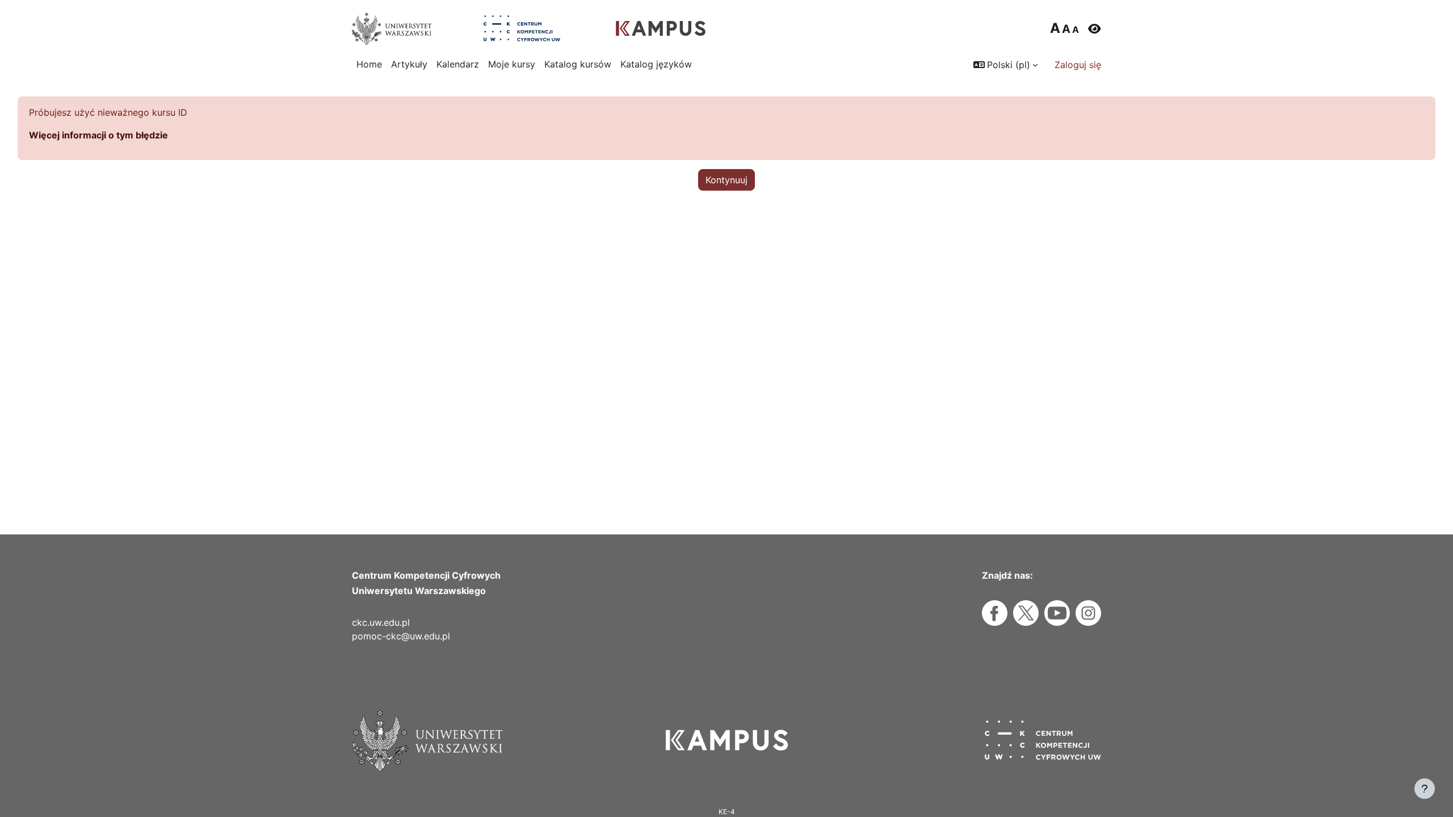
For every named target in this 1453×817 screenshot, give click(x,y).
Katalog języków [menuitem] (656, 64)
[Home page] (660, 28)
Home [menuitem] (369, 64)
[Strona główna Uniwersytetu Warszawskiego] (391, 28)
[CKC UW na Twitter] (1026, 613)
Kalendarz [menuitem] (457, 64)
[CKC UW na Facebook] (994, 613)
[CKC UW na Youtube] (1057, 613)
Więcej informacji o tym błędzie (98, 135)
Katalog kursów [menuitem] (577, 64)
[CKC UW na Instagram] (1088, 613)
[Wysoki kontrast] (1094, 28)
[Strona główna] (727, 740)
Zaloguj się (1078, 64)
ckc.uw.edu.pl (381, 622)
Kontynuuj (726, 180)
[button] (1005, 64)
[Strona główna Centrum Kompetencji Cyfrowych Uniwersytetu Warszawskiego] (522, 28)
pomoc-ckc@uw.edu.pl (401, 636)
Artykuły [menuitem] (409, 64)
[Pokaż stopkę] (1424, 788)
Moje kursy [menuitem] (511, 64)
